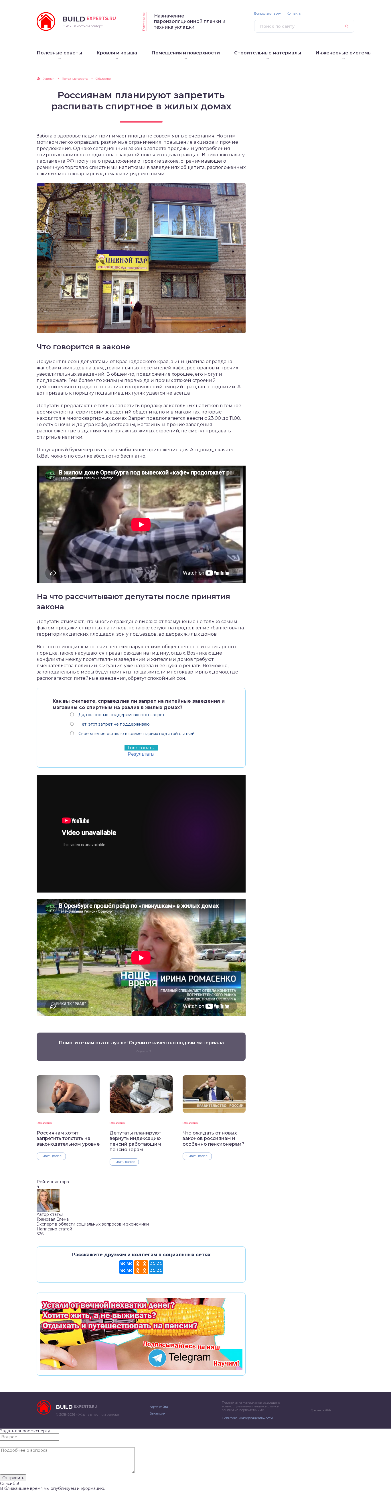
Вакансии (157, 1413)
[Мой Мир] (156, 1267)
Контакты (294, 13)
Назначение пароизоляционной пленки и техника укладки (190, 21)
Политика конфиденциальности (247, 1418)
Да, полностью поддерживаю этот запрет (121, 714)
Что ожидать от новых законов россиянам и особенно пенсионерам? (213, 1138)
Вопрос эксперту (267, 13)
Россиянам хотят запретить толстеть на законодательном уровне (68, 1138)
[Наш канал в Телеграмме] (141, 1367)
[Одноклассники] (141, 1267)
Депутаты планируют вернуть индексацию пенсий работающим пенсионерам (135, 1141)
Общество (44, 1123)
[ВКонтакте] (126, 1267)
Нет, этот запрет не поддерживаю (114, 724)
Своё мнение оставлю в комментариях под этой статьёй (136, 733)
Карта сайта (158, 1407)
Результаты (141, 754)
